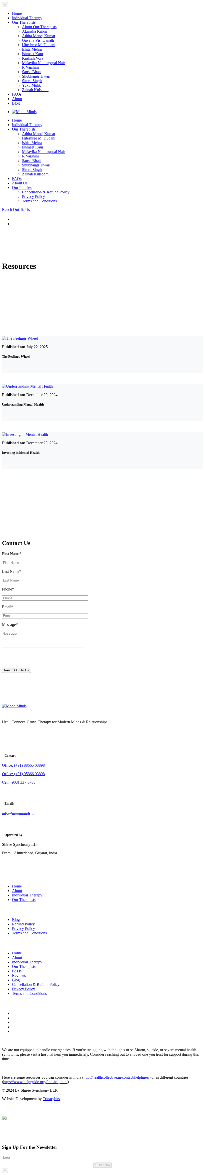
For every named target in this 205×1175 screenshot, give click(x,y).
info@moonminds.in (18, 813)
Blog (16, 103)
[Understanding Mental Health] (27, 386)
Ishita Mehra (32, 49)
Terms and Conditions (39, 201)
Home (17, 13)
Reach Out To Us (16, 209)
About (17, 99)
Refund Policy (23, 924)
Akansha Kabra (34, 31)
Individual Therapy (27, 18)
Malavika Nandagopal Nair (43, 63)
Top (193, 1163)
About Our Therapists (39, 27)
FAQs (17, 94)
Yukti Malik (31, 85)
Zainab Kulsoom (35, 90)
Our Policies (22, 187)
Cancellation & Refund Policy (46, 192)
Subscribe (102, 1165)
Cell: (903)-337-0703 (19, 782)
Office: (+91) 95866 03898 (23, 774)
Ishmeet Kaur (32, 54)
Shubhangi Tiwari (36, 76)
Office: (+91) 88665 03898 (23, 765)
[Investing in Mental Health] (25, 434)
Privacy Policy (33, 196)
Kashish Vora (32, 58)
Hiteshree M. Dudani (38, 45)
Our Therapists (24, 22)
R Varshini (30, 67)
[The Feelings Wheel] (20, 338)
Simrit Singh (32, 81)
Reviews (19, 975)
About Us (20, 183)
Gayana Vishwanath (38, 40)
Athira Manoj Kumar (38, 36)
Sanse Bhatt (31, 72)
